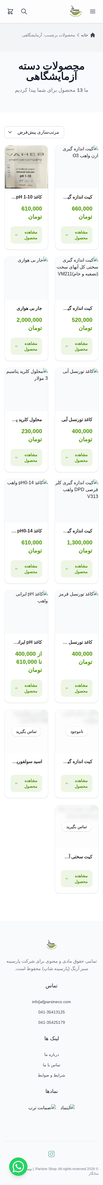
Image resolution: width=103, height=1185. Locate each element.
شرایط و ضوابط (51, 1075)
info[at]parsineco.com (51, 1001)
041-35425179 (51, 1022)
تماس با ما (51, 1065)
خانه (84, 35)
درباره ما (51, 1054)
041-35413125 (51, 1012)
